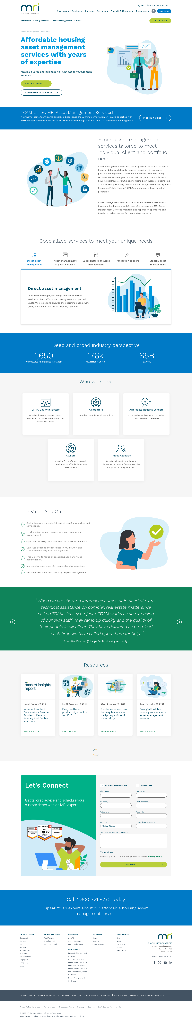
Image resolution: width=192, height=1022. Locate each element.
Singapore (24, 960)
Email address (142, 802)
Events (119, 947)
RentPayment (49, 938)
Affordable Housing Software (35, 21)
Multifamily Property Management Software (77, 967)
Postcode (140, 812)
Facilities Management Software (77, 973)
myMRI (71, 938)
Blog (118, 938)
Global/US (24, 938)
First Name (104, 791)
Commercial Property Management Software (77, 960)
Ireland (23, 947)
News (119, 941)
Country (103, 822)
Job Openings (98, 944)
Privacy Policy (155, 856)
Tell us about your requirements (114, 832)
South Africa (25, 950)
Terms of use (106, 852)
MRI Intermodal (50, 944)
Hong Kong (24, 963)
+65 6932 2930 (157, 995)
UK (21, 944)
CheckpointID (49, 941)
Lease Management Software (76, 979)
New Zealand (25, 957)
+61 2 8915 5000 (131, 995)
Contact (95, 938)
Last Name (140, 791)
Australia (23, 954)
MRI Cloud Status (75, 944)
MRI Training (121, 950)
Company (104, 802)
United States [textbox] (108, 826)
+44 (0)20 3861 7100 (73, 995)
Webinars (121, 944)
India (22, 966)
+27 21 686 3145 (104, 995)
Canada (23, 941)
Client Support (74, 941)
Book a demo (147, 785)
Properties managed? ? (145, 822)
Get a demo (160, 21)
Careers (95, 941)
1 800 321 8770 (165, 956)
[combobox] (116, 826)
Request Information (116, 785)
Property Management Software (77, 954)
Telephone (104, 812)
